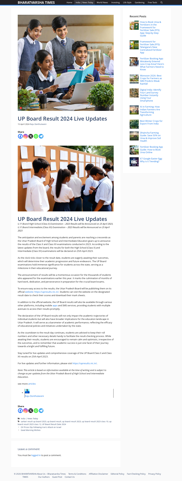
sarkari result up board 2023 (33, 421)
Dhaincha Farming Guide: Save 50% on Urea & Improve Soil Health (150, 136)
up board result (54, 421)
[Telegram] (41, 136)
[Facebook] (20, 136)
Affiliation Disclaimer (98, 473)
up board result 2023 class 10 (95, 421)
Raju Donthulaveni (38, 124)
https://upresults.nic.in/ (46, 291)
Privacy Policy (154, 473)
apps (55, 305)
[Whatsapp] (36, 136)
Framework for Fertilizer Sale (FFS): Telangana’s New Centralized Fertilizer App (151, 47)
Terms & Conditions (77, 473)
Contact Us (70, 477)
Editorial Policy (117, 473)
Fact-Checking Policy (136, 473)
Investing (115, 2)
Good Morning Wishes (31, 430)
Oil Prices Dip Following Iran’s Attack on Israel (41, 427)
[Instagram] (25, 136)
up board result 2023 (71, 421)
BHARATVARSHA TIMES (36, 2)
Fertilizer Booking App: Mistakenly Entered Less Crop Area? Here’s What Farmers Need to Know (152, 64)
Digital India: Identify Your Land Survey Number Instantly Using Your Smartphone (150, 95)
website (29, 291)
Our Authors (44, 477)
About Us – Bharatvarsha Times (51, 473)
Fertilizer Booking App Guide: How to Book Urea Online (151, 149)
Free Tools (152, 2)
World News (102, 2)
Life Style (127, 2)
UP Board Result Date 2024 (54, 424)
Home (69, 2)
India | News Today (84, 2)
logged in (36, 455)
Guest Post (57, 477)
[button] (161, 2)
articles (32, 383)
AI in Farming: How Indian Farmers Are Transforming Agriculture (150, 110)
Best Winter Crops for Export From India (151, 122)
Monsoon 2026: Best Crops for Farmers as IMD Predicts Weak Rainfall (151, 79)
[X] (30, 136)
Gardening (139, 2)
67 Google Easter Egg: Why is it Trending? (151, 160)
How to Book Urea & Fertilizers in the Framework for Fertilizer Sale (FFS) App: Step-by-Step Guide (150, 28)
